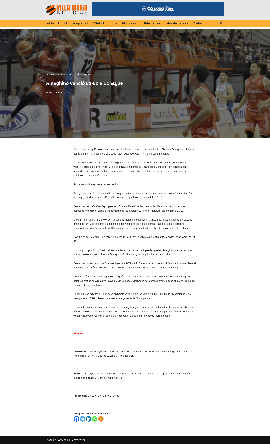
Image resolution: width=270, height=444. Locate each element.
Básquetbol (80, 23)
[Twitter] (82, 419)
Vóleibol (98, 23)
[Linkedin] (88, 419)
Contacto (199, 23)
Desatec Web (77, 440)
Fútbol (62, 23)
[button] (135, 23)
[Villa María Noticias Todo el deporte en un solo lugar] (66, 10)
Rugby (113, 23)
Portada (50, 74)
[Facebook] (76, 419)
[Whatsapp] (95, 419)
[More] (101, 419)
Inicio (50, 23)
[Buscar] (221, 23)
